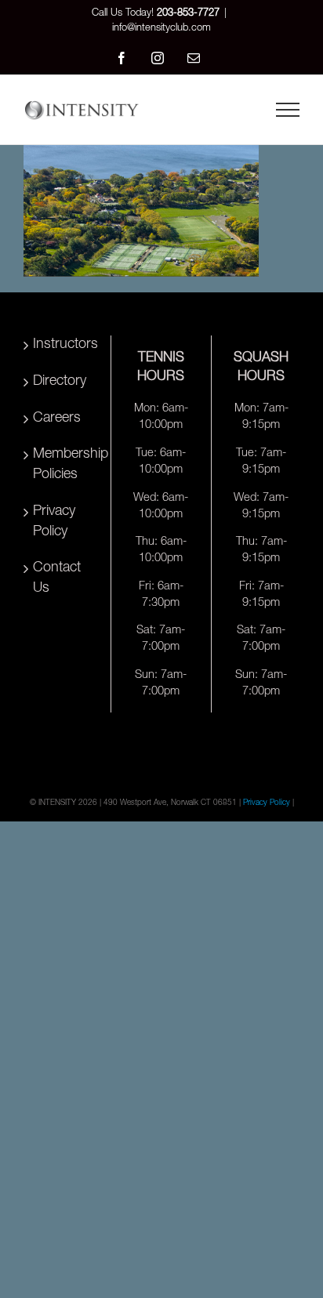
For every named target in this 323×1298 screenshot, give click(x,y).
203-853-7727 (188, 14)
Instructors (62, 345)
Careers (57, 419)
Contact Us (57, 578)
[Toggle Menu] (287, 110)
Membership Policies (62, 465)
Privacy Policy (54, 522)
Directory (59, 382)
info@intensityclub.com (161, 29)
